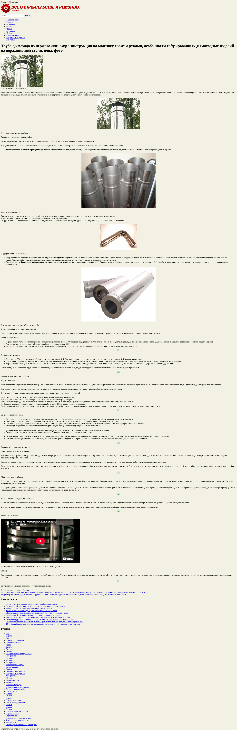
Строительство (12, 22)
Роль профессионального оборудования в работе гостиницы (31, 604)
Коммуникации (12, 35)
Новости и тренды (13, 685)
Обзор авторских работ (15, 689)
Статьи (26, 590)
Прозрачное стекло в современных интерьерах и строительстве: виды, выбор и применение (44, 622)
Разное (9, 693)
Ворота (9, 636)
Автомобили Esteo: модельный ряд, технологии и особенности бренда (35, 606)
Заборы (9, 651)
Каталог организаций (15, 665)
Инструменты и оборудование (18, 654)
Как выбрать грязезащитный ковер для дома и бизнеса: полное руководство (38, 617)
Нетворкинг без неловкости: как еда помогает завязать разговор (33, 615)
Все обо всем (11, 638)
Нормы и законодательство (17, 687)
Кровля (9, 669)
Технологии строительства (17, 720)
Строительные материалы (17, 711)
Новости (9, 682)
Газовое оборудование (15, 640)
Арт (7, 634)
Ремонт (9, 26)
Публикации (11, 691)
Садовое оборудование (15, 702)
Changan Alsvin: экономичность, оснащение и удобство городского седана (37, 613)
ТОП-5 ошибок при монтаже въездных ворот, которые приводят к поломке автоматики (43, 624)
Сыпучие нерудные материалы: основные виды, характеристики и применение (39, 619)
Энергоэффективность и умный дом (21, 725)
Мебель (9, 33)
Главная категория (13, 642)
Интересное (11, 656)
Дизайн (9, 29)
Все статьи (10, 40)
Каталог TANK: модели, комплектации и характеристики (30, 608)
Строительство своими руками (19, 718)
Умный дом (11, 722)
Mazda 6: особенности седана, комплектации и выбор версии (31, 611)
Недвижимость (12, 20)
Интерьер (10, 658)
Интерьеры (10, 31)
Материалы (11, 24)
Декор (8, 645)
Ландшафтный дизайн (15, 38)
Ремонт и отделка (13, 700)
